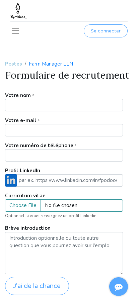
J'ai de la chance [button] (37, 286)
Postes (13, 64)
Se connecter (106, 31)
